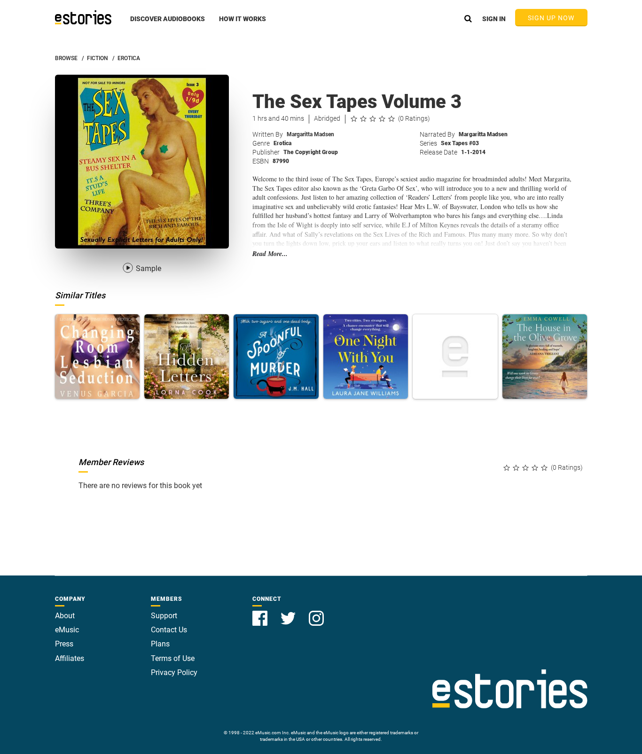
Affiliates (69, 658)
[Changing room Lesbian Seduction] (97, 356)
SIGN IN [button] (494, 19)
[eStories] (83, 17)
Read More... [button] (270, 253)
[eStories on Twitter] (289, 613)
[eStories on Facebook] (261, 613)
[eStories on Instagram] (316, 613)
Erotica (282, 143)
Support (164, 615)
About (65, 615)
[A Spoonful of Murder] (276, 356)
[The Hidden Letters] (186, 356)
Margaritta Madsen (310, 134)
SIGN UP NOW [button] (551, 18)
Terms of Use (173, 658)
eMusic (67, 629)
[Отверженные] (455, 356)
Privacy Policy (174, 672)
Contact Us (169, 629)
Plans (160, 643)
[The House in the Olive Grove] (544, 356)
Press (64, 643)
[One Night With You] (365, 356)
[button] (167, 24)
